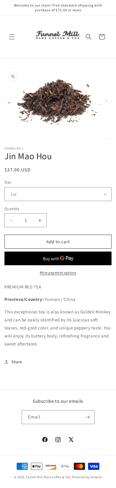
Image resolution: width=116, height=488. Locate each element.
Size (7, 182)
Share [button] (16, 361)
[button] (11, 36)
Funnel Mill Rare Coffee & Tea (48, 477)
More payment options (58, 272)
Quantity (11, 208)
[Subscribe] (87, 417)
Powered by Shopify (87, 477)
